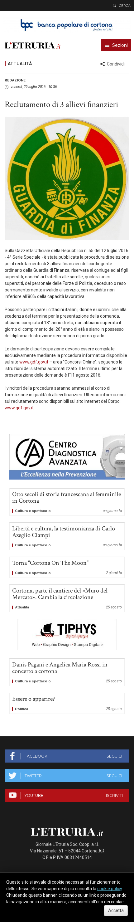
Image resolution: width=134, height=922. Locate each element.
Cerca (125, 5)
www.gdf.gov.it (33, 361)
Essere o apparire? (67, 703)
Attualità (20, 63)
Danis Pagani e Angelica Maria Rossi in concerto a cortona (67, 672)
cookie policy (109, 888)
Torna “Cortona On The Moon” (67, 567)
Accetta (116, 910)
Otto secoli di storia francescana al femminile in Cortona (67, 502)
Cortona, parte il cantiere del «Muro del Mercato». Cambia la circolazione (67, 598)
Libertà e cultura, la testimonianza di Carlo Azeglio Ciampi (67, 536)
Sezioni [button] (120, 45)
